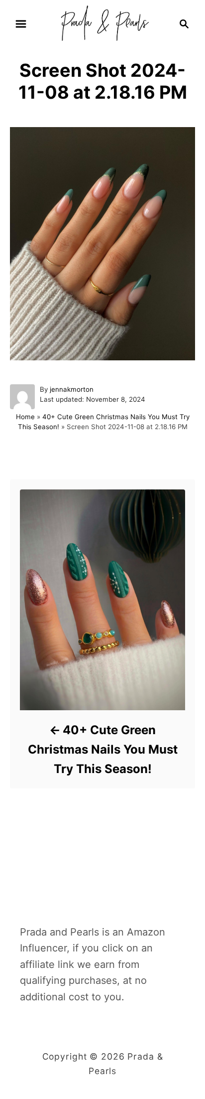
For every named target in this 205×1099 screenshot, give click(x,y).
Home (25, 417)
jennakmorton (72, 389)
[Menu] (21, 24)
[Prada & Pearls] (102, 23)
